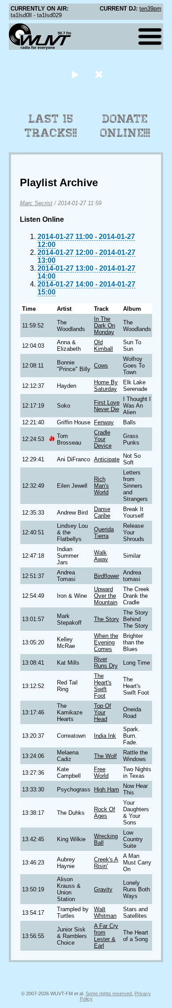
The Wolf (105, 756)
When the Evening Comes (106, 642)
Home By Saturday (106, 385)
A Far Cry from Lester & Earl (106, 936)
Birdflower (106, 576)
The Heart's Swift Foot (103, 686)
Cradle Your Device (103, 439)
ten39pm (150, 8)
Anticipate (107, 459)
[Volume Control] (100, 74)
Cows (101, 365)
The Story (106, 619)
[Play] (75, 74)
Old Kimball (103, 345)
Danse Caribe (102, 512)
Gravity (103, 889)
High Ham (106, 789)
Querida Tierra (104, 532)
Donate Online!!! (125, 126)
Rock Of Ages (104, 812)
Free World (101, 772)
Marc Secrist (36, 203)
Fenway (104, 422)
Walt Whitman (105, 912)
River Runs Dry (106, 662)
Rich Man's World (101, 486)
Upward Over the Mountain (105, 596)
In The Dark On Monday (104, 325)
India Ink (105, 735)
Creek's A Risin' (106, 862)
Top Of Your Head (102, 712)
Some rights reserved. (109, 993)
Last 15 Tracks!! (51, 126)
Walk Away (101, 556)
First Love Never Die (107, 405)
